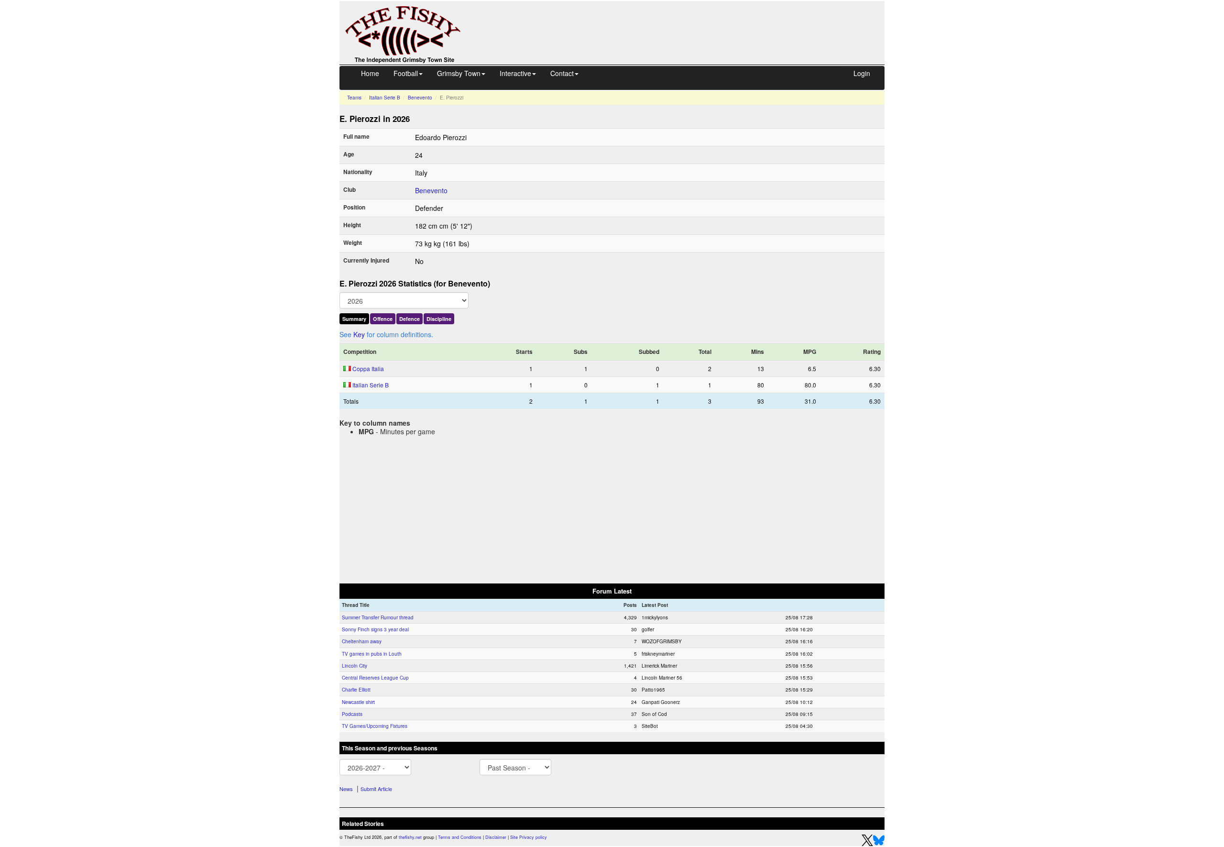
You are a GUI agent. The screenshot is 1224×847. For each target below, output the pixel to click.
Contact (562, 73)
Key (359, 334)
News (346, 788)
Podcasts (352, 714)
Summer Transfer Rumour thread (378, 617)
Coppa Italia (368, 368)
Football (405, 73)
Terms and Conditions (459, 837)
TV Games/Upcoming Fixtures (374, 726)
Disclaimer (495, 837)
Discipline (438, 318)
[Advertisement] (681, 22)
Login (861, 73)
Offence (383, 318)
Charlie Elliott (356, 689)
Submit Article (376, 788)
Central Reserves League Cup (375, 677)
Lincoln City (354, 665)
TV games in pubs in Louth (372, 653)
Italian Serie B (384, 97)
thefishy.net (410, 837)
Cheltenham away (362, 641)
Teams (354, 97)
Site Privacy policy (528, 837)
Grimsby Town (459, 73)
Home (370, 73)
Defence (409, 318)
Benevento (420, 97)
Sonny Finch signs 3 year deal (375, 629)
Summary (354, 318)
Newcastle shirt (358, 702)
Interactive (515, 73)
